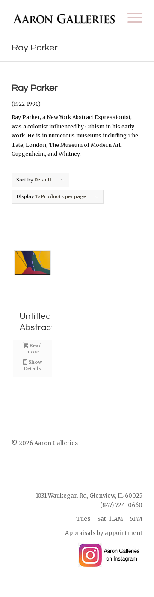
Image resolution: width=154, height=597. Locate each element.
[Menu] (130, 17)
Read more (34, 348)
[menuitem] (130, 17)
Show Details (33, 365)
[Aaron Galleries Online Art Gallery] (64, 17)
